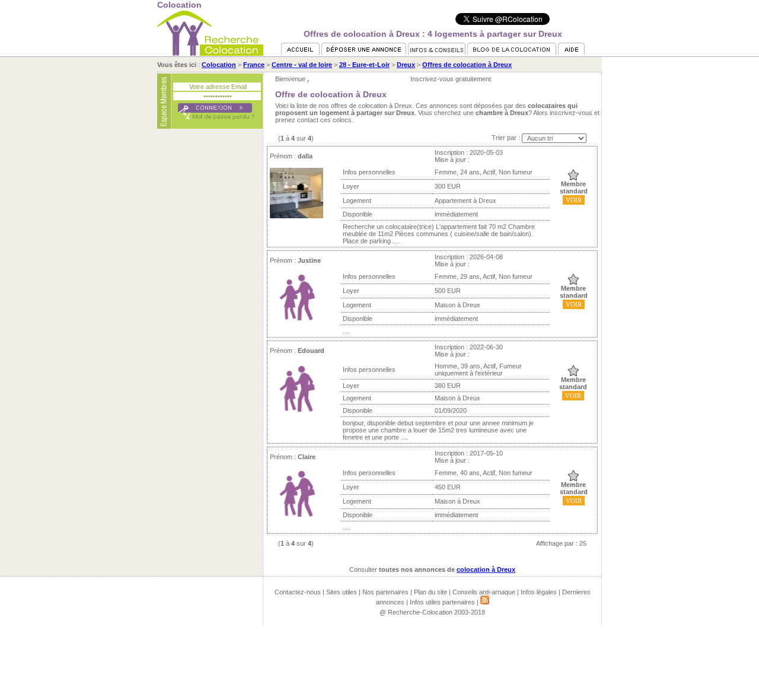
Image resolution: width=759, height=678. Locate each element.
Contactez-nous (298, 592)
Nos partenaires (385, 592)
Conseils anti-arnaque (483, 592)
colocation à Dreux (486, 569)
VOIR (574, 199)
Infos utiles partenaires (442, 602)
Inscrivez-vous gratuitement (450, 78)
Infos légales (539, 592)
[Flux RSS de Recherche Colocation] (484, 602)
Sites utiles (341, 592)
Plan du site (430, 592)
